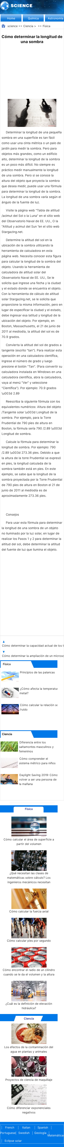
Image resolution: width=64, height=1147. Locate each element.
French (9, 1127)
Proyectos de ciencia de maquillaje (28, 1079)
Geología (40, 1133)
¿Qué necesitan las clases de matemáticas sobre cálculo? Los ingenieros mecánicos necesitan (28, 877)
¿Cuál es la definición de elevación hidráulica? (29, 1006)
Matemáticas (54, 1135)
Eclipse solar (13, 1141)
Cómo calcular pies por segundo (29, 940)
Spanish (43, 1127)
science (12, 26)
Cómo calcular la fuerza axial (29, 911)
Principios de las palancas (37, 672)
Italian (26, 1127)
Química (33, 18)
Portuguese (7, 1133)
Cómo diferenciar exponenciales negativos (28, 1110)
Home (11, 18)
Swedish (24, 1133)
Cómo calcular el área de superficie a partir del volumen (29, 842)
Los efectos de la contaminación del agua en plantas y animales (28, 1049)
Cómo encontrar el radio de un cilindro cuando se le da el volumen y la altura (29, 972)
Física (46, 26)
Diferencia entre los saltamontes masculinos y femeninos (36, 746)
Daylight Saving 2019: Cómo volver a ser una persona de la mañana (38, 779)
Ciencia (28, 26)
